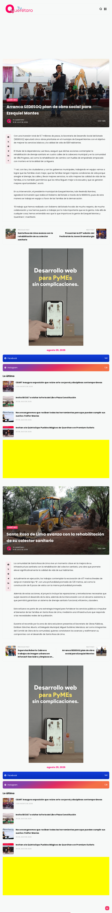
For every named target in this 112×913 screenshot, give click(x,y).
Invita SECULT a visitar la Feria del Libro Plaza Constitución (46, 397)
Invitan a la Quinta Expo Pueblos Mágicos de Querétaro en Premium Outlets (55, 427)
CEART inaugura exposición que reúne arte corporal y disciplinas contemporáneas (59, 382)
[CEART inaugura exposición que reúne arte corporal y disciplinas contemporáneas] (8, 386)
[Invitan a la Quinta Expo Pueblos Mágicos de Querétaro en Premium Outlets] (8, 431)
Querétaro (12, 100)
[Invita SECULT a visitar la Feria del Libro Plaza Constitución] (8, 401)
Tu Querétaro (18, 120)
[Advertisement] (56, 35)
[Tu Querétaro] (19, 9)
